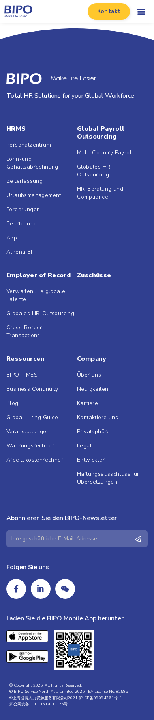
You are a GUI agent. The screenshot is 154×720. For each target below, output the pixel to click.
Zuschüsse (94, 275)
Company (92, 358)
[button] (109, 11)
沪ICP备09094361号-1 (100, 698)
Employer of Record (38, 275)
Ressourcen (25, 358)
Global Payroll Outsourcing (101, 132)
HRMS (16, 128)
